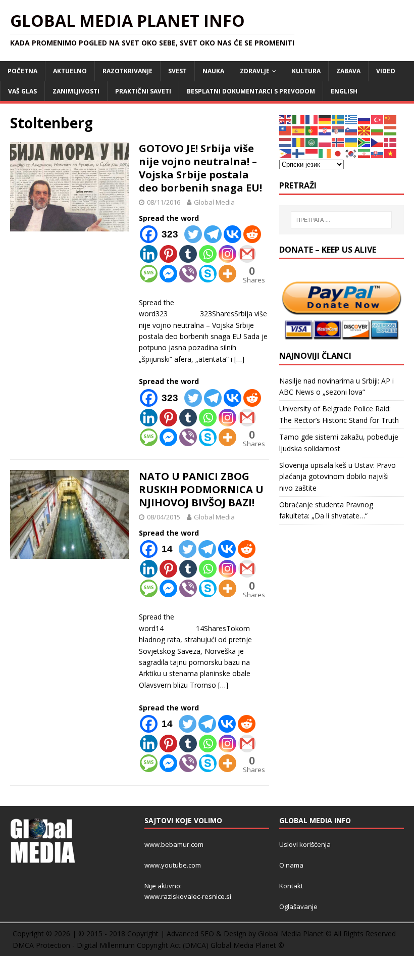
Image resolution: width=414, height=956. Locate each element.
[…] (239, 359)
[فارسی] (364, 153)
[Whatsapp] (208, 254)
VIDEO (385, 71)
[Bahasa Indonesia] (312, 153)
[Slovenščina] (351, 130)
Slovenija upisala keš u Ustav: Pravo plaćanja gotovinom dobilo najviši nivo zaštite (337, 476)
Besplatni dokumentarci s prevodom (251, 91)
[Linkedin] (149, 254)
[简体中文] (390, 119)
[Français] (312, 119)
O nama (291, 865)
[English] (285, 119)
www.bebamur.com (173, 844)
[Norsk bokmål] (338, 142)
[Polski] (325, 142)
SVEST (177, 71)
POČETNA (22, 71)
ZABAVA (348, 71)
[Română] (298, 142)
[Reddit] (252, 234)
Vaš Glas (22, 91)
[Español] (298, 130)
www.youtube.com (172, 865)
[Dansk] (390, 142)
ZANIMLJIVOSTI (76, 91)
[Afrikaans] (364, 142)
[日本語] (338, 153)
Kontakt (291, 885)
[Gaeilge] (325, 153)
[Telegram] (213, 234)
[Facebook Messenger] (168, 273)
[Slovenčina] (377, 153)
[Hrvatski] (325, 130)
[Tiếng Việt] (390, 153)
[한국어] (351, 153)
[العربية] (312, 142)
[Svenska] (338, 119)
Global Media (214, 202)
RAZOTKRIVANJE (127, 71)
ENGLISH (344, 91)
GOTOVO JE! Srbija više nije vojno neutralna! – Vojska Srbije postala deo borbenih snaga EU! (200, 168)
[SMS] (149, 273)
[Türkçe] (377, 119)
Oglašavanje (298, 906)
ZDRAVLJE (255, 71)
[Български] (377, 130)
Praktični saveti (143, 91)
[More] (227, 273)
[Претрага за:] (341, 219)
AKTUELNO (70, 71)
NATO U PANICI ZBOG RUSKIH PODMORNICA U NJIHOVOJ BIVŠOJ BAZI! (201, 489)
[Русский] (364, 119)
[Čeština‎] (377, 142)
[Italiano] (298, 119)
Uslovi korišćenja (305, 844)
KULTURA (306, 71)
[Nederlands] (285, 142)
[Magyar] (390, 130)
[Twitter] (193, 234)
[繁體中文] (285, 130)
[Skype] (208, 273)
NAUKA (213, 71)
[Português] (312, 130)
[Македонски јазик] (364, 130)
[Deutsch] (325, 119)
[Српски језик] (338, 130)
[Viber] (188, 273)
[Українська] (351, 142)
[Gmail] (247, 254)
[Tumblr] (188, 254)
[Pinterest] (168, 254)
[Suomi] (298, 153)
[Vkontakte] (232, 234)
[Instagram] (227, 254)
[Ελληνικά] (351, 119)
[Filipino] (285, 153)
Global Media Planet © (247, 945)
